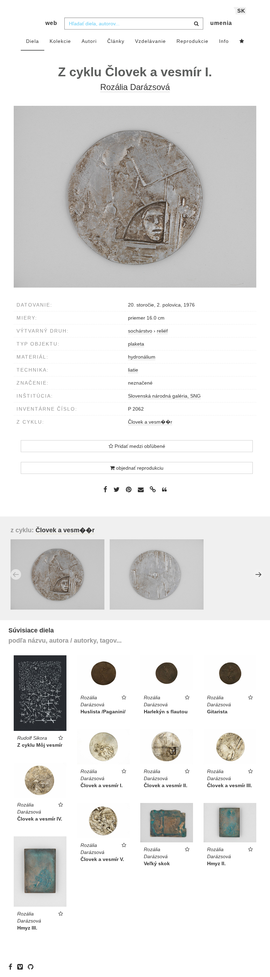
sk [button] (241, 11)
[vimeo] (21, 966)
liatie (133, 370)
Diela (32, 41)
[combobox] (133, 24)
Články (115, 41)
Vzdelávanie (150, 41)
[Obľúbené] (242, 41)
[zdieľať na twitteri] (116, 489)
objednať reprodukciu (139, 468)
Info (224, 41)
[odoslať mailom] (140, 489)
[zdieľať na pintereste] (128, 489)
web (51, 23)
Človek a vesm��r (150, 422)
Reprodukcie (192, 41)
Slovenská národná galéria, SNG (164, 396)
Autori (89, 41)
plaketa (136, 344)
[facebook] (12, 966)
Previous (16, 574)
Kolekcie (60, 41)
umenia (221, 23)
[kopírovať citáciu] (164, 490)
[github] (32, 966)
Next (258, 574)
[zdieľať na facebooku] (105, 489)
